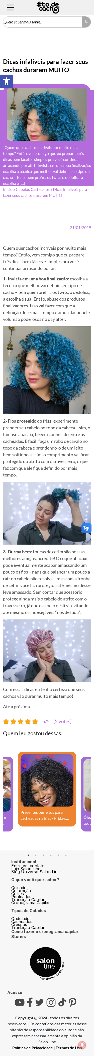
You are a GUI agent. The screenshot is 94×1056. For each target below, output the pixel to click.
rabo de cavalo (68, 441)
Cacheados (21, 921)
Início (8, 189)
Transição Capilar (28, 899)
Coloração (21, 890)
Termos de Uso (69, 1047)
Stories (18, 936)
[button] (6, 81)
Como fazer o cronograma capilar (44, 931)
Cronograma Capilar (30, 902)
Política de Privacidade (32, 1047)
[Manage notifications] (82, 1045)
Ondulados (21, 918)
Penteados (21, 896)
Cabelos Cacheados (33, 189)
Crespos (19, 924)
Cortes (17, 893)
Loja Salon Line (25, 868)
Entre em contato (27, 865)
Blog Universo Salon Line (35, 871)
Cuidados (20, 887)
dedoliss (81, 292)
